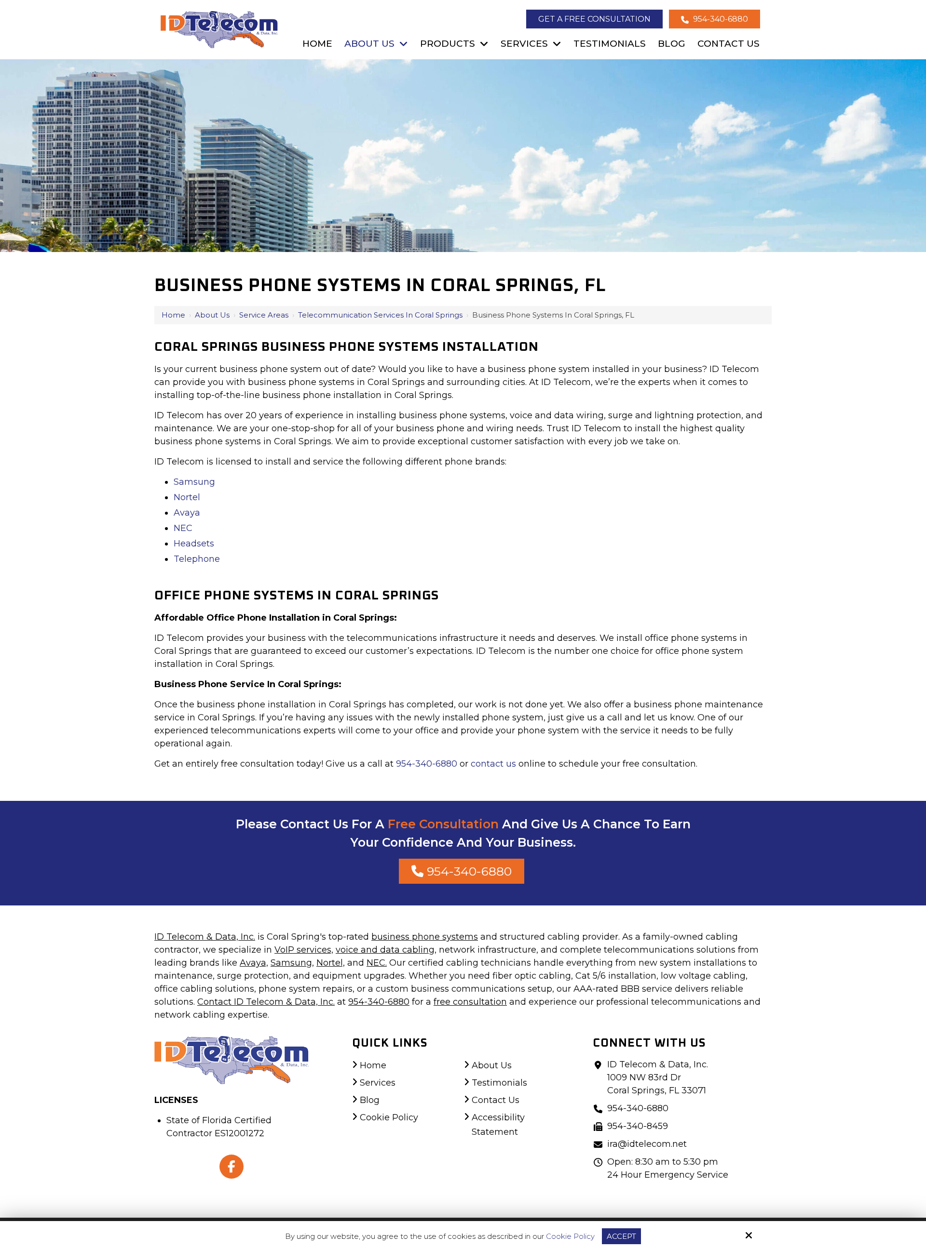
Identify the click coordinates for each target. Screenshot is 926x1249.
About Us (212, 314)
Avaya (187, 512)
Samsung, (292, 962)
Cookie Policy (570, 1236)
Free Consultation (443, 824)
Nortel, (330, 962)
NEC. (377, 962)
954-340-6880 (719, 19)
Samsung (194, 482)
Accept (621, 1236)
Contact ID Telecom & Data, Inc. (266, 1002)
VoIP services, (303, 949)
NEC (183, 528)
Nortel (187, 497)
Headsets (194, 543)
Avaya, (254, 962)
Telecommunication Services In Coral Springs (380, 314)
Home (173, 314)
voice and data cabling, (386, 949)
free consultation (470, 1002)
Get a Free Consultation (594, 19)
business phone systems (424, 936)
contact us (493, 763)
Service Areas (263, 314)
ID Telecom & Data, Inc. (204, 936)
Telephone (197, 559)
